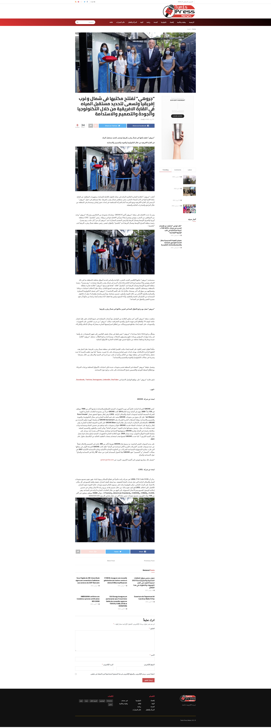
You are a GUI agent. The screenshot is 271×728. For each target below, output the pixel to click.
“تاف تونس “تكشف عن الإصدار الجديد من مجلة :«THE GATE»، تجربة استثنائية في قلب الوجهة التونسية (170, 229)
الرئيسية (191, 22)
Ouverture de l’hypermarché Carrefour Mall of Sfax (144, 597)
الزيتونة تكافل (93, 701)
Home (194, 29)
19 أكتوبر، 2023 (122, 609)
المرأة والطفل (132, 22)
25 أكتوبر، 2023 (149, 601)
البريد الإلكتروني (107, 665)
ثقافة (111, 22)
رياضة (148, 22)
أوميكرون (102, 701)
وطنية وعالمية (181, 22)
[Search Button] (77, 22)
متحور (110, 704)
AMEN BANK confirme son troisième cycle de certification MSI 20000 (88, 599)
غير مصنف (124, 700)
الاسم (152, 655)
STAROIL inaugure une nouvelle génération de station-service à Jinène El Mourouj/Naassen (115, 580)
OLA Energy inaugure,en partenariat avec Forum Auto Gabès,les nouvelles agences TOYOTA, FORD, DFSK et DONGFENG (116, 601)
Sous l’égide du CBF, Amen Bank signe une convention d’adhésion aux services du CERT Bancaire (88, 580)
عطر (81, 701)
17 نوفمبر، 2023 (122, 585)
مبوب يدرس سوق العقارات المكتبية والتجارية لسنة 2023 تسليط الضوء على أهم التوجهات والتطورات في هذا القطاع (143, 582)
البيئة (141, 22)
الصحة (156, 22)
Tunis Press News (185, 720)
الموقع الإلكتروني (149, 665)
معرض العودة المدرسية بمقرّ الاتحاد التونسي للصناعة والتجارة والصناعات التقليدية (171, 242)
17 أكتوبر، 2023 (94, 604)
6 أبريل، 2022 (150, 119)
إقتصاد (172, 22)
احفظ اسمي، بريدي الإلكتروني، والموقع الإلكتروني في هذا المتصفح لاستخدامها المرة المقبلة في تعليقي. (122, 674)
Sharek (109, 701)
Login (92, 2)
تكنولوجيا (163, 22)
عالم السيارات (120, 22)
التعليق (152, 628)
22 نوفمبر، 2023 (149, 590)
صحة (86, 701)
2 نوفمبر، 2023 (94, 585)
